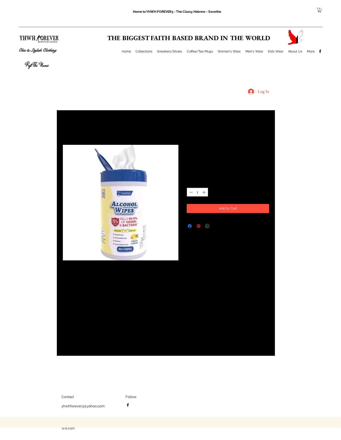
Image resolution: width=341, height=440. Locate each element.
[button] (319, 10)
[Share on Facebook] (190, 226)
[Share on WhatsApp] (207, 226)
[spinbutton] (197, 192)
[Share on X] (216, 226)
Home (67, 127)
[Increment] (204, 192)
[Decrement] (190, 192)
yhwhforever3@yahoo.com (83, 406)
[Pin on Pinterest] (198, 226)
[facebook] (320, 51)
